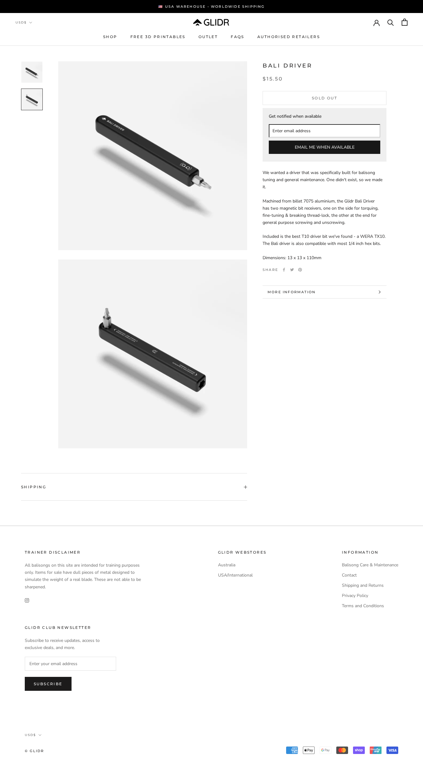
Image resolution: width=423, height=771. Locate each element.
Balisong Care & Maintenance (370, 565)
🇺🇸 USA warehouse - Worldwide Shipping (211, 6)
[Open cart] (405, 22)
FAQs (237, 36)
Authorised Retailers (288, 36)
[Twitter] (292, 270)
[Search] (390, 22)
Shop (110, 36)
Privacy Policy (355, 596)
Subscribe (48, 684)
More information (292, 292)
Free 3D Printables (157, 36)
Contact (349, 575)
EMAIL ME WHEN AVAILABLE (325, 147)
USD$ (21, 22)
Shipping (33, 487)
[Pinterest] (300, 270)
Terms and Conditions (363, 606)
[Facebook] (284, 270)
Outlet (208, 36)
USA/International (235, 575)
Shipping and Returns (363, 585)
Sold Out (324, 98)
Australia (226, 565)
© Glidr (34, 751)
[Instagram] (27, 600)
